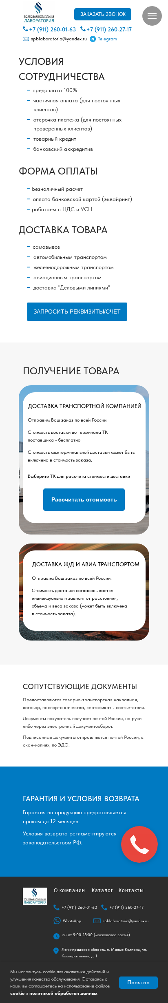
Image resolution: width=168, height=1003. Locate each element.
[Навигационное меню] (152, 16)
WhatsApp (72, 920)
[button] (102, 14)
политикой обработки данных (63, 993)
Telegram (107, 39)
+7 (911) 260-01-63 (52, 29)
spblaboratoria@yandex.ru (59, 39)
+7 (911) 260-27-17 (109, 29)
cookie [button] (17, 993)
